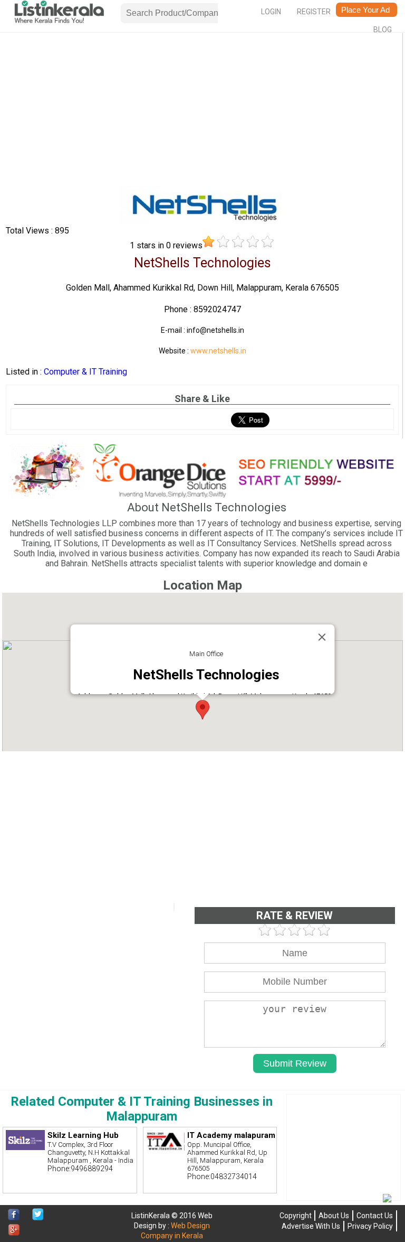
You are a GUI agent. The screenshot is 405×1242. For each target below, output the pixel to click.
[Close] (322, 637)
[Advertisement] (202, 111)
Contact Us (374, 1215)
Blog (382, 29)
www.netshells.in (218, 351)
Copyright (295, 1215)
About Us (334, 1215)
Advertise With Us (311, 1226)
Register (314, 11)
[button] (202, 710)
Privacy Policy (370, 1226)
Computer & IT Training (85, 372)
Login (271, 11)
